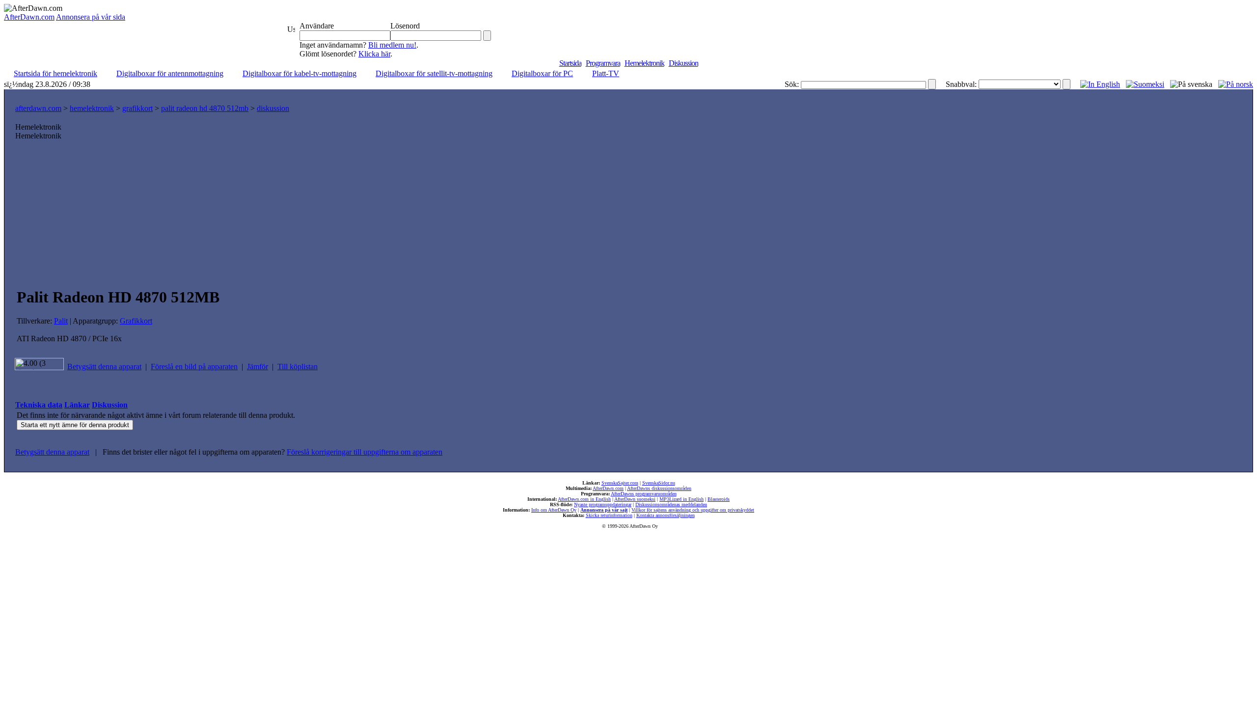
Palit (61, 321)
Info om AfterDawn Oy (553, 510)
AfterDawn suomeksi (635, 499)
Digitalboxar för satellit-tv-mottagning (434, 73)
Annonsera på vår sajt (604, 510)
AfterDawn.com (29, 17)
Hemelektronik (644, 63)
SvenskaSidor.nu (658, 483)
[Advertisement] (628, 214)
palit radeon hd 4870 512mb (204, 108)
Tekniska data (38, 405)
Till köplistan (297, 366)
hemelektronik (92, 108)
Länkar (77, 405)
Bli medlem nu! (392, 45)
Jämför (257, 366)
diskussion (273, 108)
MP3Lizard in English (681, 499)
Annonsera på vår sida (90, 17)
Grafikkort (136, 321)
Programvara (603, 63)
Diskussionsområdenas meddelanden (671, 504)
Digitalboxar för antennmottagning (169, 73)
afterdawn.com (38, 108)
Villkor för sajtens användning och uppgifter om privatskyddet (692, 510)
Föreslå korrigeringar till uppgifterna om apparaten (364, 452)
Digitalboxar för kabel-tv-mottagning (299, 73)
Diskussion (683, 63)
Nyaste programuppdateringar (602, 504)
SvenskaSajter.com (619, 483)
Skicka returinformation (609, 515)
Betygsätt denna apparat (104, 366)
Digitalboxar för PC (542, 73)
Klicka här (374, 54)
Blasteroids (719, 499)
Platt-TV (605, 73)
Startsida (570, 63)
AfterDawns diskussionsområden (659, 488)
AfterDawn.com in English (584, 499)
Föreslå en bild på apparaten (194, 366)
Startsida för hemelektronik (55, 73)
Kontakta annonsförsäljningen (665, 515)
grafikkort (137, 108)
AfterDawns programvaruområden (644, 493)
